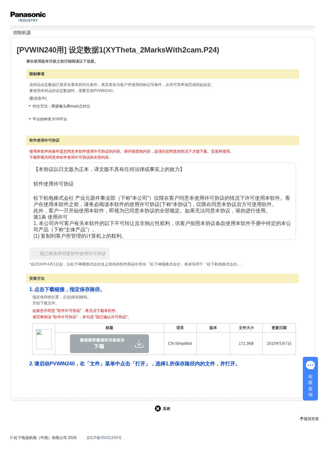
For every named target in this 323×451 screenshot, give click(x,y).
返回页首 (311, 419)
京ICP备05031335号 (104, 438)
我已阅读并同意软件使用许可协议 (73, 253)
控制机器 (22, 32)
